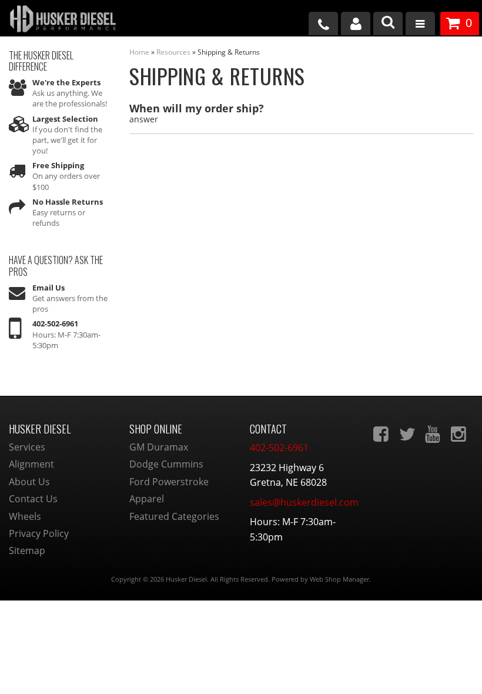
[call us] (323, 23)
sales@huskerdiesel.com (304, 502)
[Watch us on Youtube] (434, 434)
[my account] (355, 23)
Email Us (48, 287)
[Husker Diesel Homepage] (80, 20)
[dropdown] (420, 25)
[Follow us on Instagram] (459, 434)
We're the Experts (66, 82)
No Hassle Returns (67, 201)
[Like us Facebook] (382, 434)
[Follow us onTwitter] (408, 434)
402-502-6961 (55, 323)
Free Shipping (58, 165)
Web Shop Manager (339, 579)
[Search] (388, 23)
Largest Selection (65, 119)
